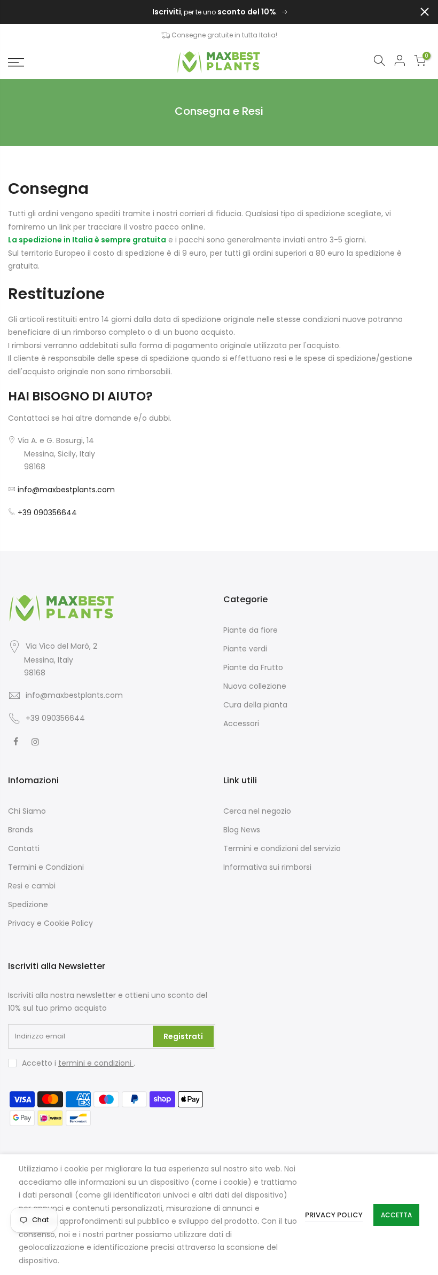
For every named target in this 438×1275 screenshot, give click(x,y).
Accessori (241, 723)
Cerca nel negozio (257, 811)
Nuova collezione (254, 686)
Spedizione (28, 904)
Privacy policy (334, 1215)
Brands (20, 829)
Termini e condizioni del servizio (282, 848)
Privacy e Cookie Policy (50, 923)
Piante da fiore (250, 630)
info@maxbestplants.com (66, 489)
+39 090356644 (47, 512)
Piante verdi (245, 648)
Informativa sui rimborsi (267, 867)
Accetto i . (78, 1063)
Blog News (241, 829)
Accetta (396, 1214)
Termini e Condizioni (46, 867)
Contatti (24, 848)
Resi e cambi (32, 885)
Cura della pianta (255, 704)
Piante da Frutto (253, 667)
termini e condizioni (96, 1063)
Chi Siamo (27, 811)
